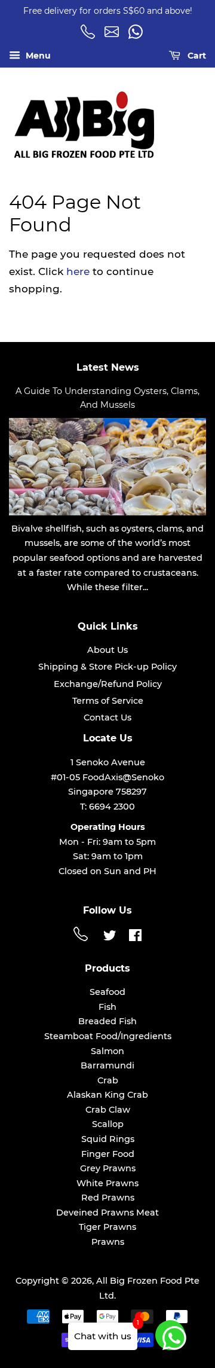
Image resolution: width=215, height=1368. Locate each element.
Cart (195, 55)
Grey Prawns (108, 1168)
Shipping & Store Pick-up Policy (107, 666)
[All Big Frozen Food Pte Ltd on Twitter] (109, 937)
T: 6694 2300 (107, 806)
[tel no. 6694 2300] (82, 938)
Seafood (107, 992)
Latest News (107, 367)
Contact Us (107, 717)
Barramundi (107, 1065)
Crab (107, 1080)
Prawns (107, 1241)
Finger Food (107, 1154)
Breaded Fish (107, 1021)
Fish (107, 1006)
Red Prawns (107, 1197)
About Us (107, 650)
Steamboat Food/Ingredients (107, 1036)
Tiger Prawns (107, 1227)
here (78, 271)
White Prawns (107, 1183)
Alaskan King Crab (107, 1094)
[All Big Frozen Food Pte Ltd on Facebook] (135, 937)
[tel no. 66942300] (90, 35)
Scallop (108, 1124)
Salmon (107, 1051)
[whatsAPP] (137, 35)
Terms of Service (107, 700)
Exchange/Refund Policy (108, 684)
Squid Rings (107, 1139)
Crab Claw (107, 1109)
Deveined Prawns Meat (107, 1212)
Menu (37, 55)
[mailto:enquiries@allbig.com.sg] (113, 35)
